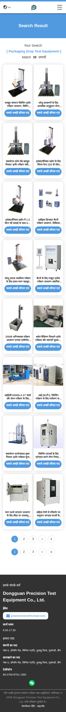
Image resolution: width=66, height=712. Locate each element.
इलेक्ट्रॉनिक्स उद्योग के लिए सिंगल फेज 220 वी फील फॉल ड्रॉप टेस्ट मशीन (48, 164)
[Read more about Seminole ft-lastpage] (51, 552)
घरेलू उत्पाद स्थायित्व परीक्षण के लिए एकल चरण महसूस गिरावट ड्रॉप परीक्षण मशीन (18, 281)
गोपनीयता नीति (28, 706)
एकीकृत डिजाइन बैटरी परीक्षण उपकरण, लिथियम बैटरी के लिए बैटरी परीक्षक (48, 223)
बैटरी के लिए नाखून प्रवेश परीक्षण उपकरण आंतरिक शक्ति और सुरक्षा (48, 281)
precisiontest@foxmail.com (28, 615)
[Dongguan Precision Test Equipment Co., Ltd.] (34, 7)
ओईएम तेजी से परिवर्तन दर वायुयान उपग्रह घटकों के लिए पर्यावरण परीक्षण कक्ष (48, 515)
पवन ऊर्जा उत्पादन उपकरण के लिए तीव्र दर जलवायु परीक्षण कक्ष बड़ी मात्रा (17, 515)
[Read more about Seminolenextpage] (42, 552)
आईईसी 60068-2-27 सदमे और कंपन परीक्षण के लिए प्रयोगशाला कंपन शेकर (18, 398)
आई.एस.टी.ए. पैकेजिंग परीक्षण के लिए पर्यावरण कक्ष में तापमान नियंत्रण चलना (48, 398)
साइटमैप (41, 706)
